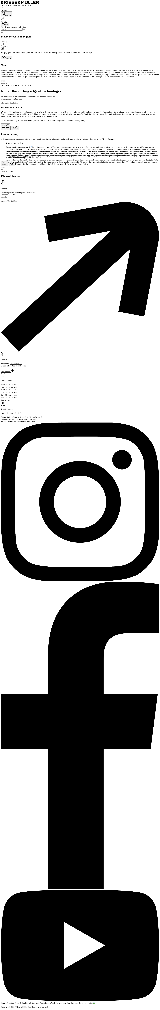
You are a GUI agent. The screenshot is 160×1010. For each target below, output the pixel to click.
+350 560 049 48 (16, 364)
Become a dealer (22, 419)
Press (31, 419)
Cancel (4, 165)
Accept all (14, 129)
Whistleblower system (58, 1003)
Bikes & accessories (8, 5)
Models (4, 27)
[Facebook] (80, 736)
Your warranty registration (16, 27)
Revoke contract (85, 1003)
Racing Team (40, 417)
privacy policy (80, 120)
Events (32, 417)
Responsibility (6, 417)
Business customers (8, 419)
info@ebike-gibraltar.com (16, 366)
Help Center (30, 421)
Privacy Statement (108, 139)
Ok (3, 81)
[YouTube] (80, 946)
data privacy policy (147, 112)
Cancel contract (73, 1003)
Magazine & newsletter (21, 417)
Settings (5, 129)
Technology (5, 421)
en (92, 1003)
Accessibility (45, 1003)
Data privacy (35, 1003)
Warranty (22, 421)
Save (11, 165)
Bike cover (20, 5)
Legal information (8, 1003)
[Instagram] (80, 502)
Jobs (34, 419)
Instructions (14, 421)
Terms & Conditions (22, 1003)
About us (28, 5)
